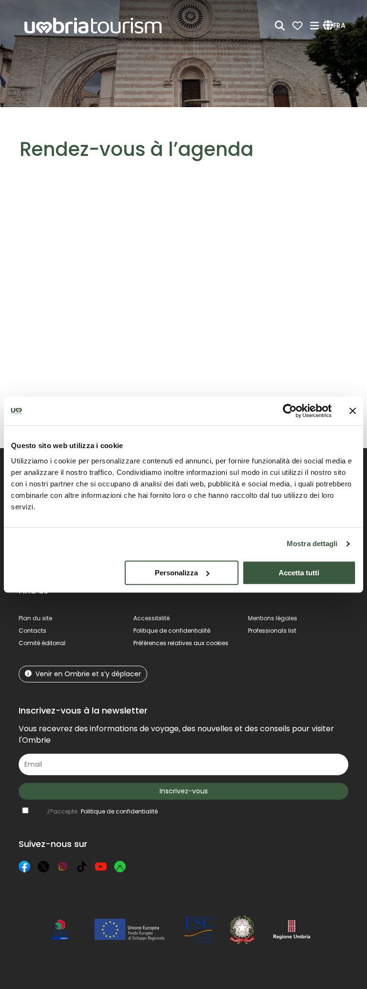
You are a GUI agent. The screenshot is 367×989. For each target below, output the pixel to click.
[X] (43, 866)
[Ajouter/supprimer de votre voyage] (78, 235)
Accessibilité (151, 618)
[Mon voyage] (297, 25)
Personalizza (176, 573)
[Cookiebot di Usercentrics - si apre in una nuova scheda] (290, 411)
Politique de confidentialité (171, 630)
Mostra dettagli (312, 543)
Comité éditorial (42, 643)
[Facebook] (24, 866)
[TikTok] (81, 866)
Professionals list (272, 630)
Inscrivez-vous (184, 791)
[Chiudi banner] (352, 410)
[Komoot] (120, 866)
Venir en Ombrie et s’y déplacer (88, 674)
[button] (335, 25)
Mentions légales (272, 618)
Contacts (32, 630)
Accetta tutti (299, 573)
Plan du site (35, 618)
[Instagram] (62, 866)
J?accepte (102, 811)
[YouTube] (101, 866)
